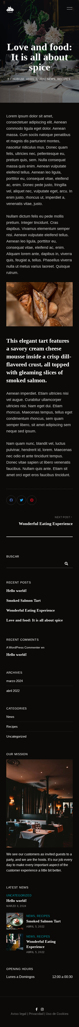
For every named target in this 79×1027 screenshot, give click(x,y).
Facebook (36, 1009)
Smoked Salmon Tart (23, 600)
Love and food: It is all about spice (34, 620)
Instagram (42, 1009)
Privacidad (36, 1014)
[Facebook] (11, 500)
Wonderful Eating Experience (30, 610)
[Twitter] (21, 500)
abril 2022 (13, 690)
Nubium (18, 79)
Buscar (12, 556)
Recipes (64, 79)
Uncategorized (16, 736)
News (51, 79)
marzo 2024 (14, 681)
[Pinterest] (31, 500)
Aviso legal (18, 1014)
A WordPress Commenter (23, 647)
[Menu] (68, 8)
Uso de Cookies (57, 1014)
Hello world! (16, 591)
